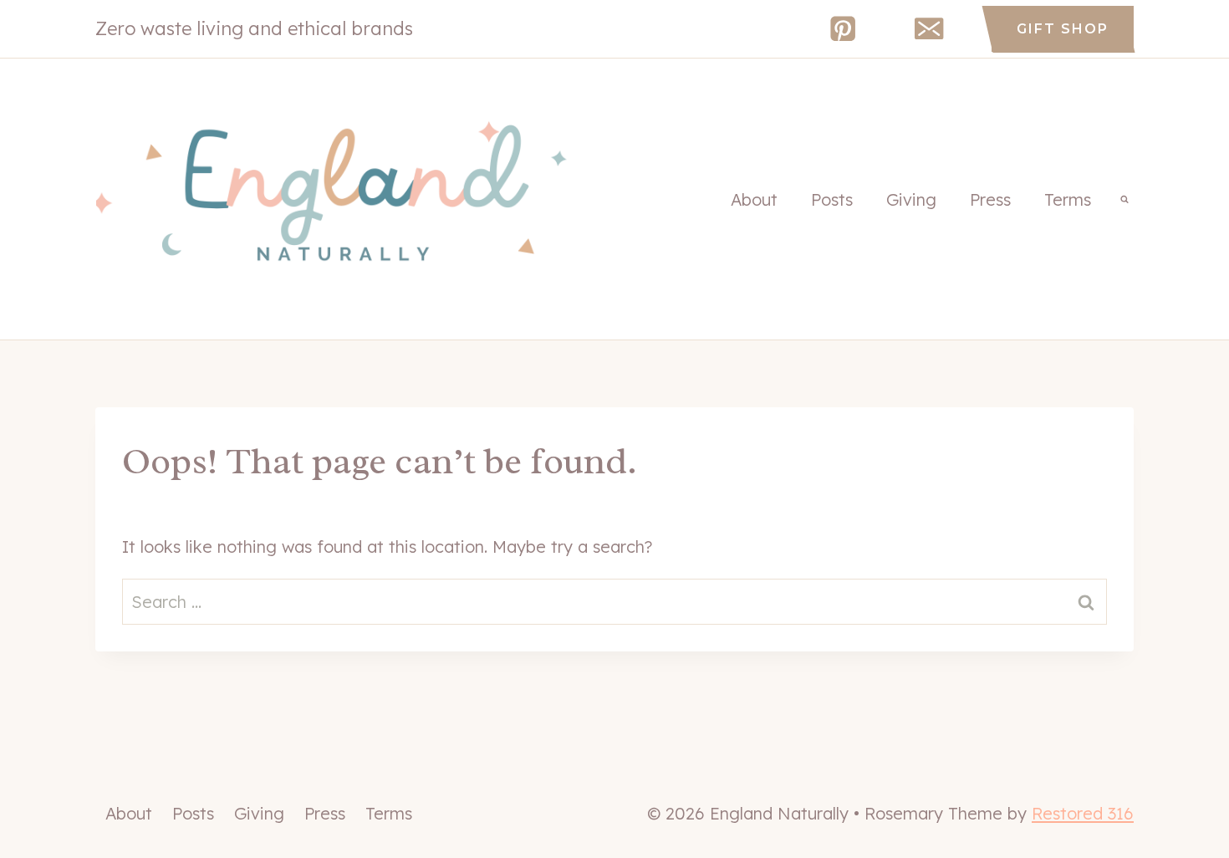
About (754, 199)
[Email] (929, 29)
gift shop (1063, 29)
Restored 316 (1083, 813)
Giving (911, 199)
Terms (1067, 199)
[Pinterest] (843, 29)
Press (990, 199)
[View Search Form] (1124, 199)
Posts (832, 199)
